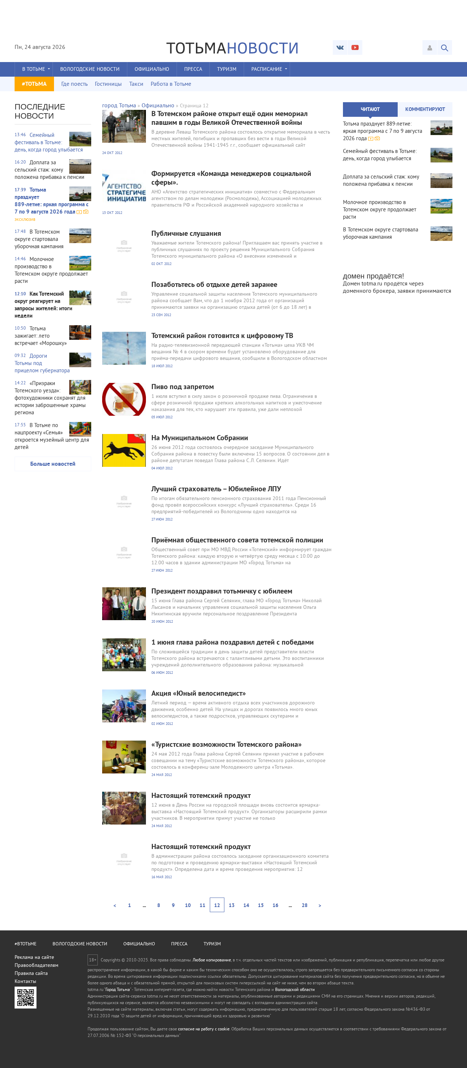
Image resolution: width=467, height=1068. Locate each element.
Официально (152, 69)
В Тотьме (33, 69)
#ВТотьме (25, 944)
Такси (136, 84)
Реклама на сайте (34, 957)
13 (232, 906)
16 (275, 906)
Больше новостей (53, 464)
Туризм (226, 69)
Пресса (193, 69)
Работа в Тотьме (171, 84)
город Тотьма (119, 106)
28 (305, 906)
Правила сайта (31, 974)
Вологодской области (295, 990)
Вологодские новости (90, 69)
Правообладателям (36, 966)
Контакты (25, 982)
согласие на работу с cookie (203, 1029)
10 (188, 906)
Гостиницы (108, 84)
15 (261, 906)
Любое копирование (212, 960)
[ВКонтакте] (340, 47)
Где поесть (74, 84)
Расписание (266, 69)
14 (246, 906)
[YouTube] (355, 47)
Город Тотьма (117, 990)
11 (202, 906)
